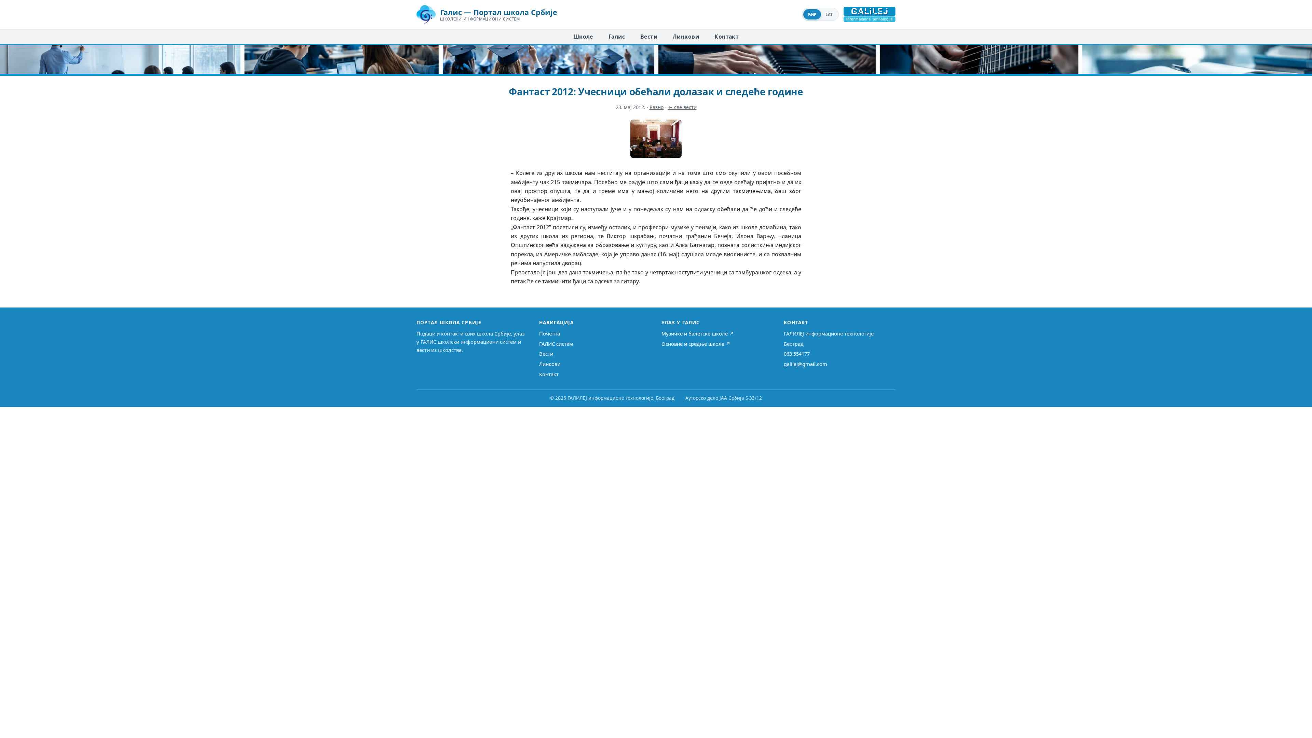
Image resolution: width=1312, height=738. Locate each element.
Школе (583, 36)
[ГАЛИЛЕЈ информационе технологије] (870, 14)
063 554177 (797, 353)
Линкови (686, 36)
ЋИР (812, 14)
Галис (617, 36)
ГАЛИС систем (556, 343)
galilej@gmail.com (805, 363)
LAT (829, 14)
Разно (657, 107)
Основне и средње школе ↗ (695, 343)
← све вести (682, 107)
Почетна (549, 333)
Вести (648, 36)
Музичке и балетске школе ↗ (697, 333)
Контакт (726, 36)
